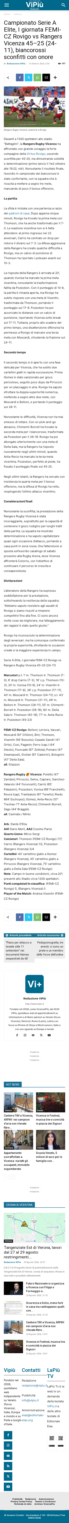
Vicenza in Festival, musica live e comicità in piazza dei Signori (50, 1119)
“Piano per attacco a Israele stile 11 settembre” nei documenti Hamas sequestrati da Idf (18, 950)
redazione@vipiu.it (34, 1385)
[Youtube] (51, 1035)
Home (7, 14)
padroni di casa (19, 213)
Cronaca (9, 1148)
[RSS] (8, 1466)
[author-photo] (34, 993)
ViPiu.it (52, 1406)
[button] (6, 5)
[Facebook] (20, 77)
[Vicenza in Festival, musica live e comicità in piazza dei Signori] (50, 1102)
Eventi (40, 1111)
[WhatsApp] (37, 77)
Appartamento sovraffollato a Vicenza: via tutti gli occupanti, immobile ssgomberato (17, 1160)
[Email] (46, 77)
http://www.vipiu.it (34, 1004)
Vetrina (17, 14)
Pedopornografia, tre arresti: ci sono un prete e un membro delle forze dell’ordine (50, 948)
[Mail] (34, 1035)
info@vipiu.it (30, 1400)
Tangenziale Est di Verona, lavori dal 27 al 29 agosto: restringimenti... (33, 1252)
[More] (55, 77)
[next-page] (12, 1177)
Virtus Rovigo (36, 154)
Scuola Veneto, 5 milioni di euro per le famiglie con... (49, 1156)
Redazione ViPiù (16, 63)
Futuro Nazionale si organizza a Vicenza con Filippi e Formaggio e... (45, 1287)
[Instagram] (26, 1035)
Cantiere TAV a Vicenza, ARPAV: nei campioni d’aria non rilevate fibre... (45, 1326)
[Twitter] (28, 77)
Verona (8, 1241)
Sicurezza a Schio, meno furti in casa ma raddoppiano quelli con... (45, 1306)
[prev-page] (6, 1177)
